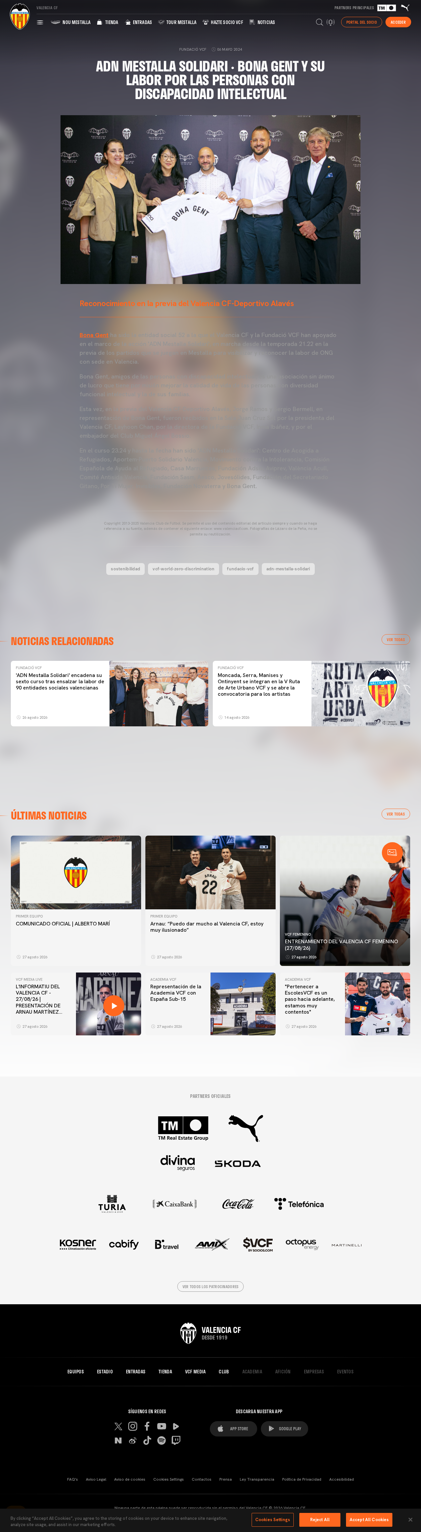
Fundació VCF (29, 667)
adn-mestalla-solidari (288, 568)
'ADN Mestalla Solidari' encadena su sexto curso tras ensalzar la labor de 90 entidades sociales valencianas (60, 681)
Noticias (266, 22)
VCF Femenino (298, 934)
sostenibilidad (125, 568)
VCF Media (195, 1371)
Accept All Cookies (369, 1519)
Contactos (201, 1479)
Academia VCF (163, 979)
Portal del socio (361, 22)
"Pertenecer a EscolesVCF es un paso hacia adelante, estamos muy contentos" (310, 999)
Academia (252, 1371)
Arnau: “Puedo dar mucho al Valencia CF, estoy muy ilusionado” (206, 926)
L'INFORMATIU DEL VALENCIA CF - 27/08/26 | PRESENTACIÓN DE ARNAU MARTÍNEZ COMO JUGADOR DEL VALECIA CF (41, 1005)
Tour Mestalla (180, 22)
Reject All (320, 1519)
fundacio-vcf (240, 568)
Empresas (314, 1371)
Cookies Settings (168, 1479)
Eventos (345, 1371)
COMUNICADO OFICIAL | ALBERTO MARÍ (63, 923)
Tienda (111, 22)
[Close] (410, 1519)
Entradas (142, 22)
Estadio (105, 1371)
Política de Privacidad (301, 1479)
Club (224, 1371)
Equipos (75, 1371)
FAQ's (72, 1479)
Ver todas (396, 639)
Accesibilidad (341, 1479)
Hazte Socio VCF (226, 22)
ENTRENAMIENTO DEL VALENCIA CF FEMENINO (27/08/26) (341, 944)
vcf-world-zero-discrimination (183, 568)
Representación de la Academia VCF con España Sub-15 (175, 992)
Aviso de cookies (129, 1479)
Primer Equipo (29, 916)
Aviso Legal (96, 1479)
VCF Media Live (29, 979)
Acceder (398, 22)
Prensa (225, 1479)
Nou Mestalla (76, 22)
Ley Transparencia (257, 1479)
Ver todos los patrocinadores (211, 1286)
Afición (283, 1371)
